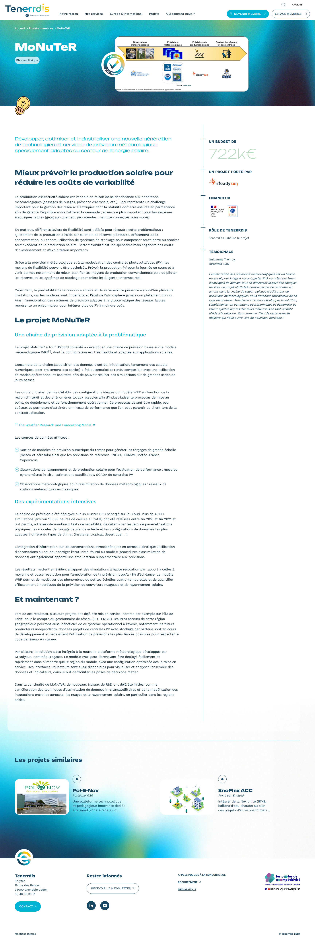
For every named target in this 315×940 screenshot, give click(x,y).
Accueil (20, 28)
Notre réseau (68, 13)
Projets (154, 13)
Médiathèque (187, 889)
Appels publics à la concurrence (202, 874)
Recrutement (187, 882)
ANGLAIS (297, 4)
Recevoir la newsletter (111, 888)
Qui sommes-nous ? (180, 13)
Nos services (94, 13)
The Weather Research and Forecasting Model (55, 425)
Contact (26, 906)
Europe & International (126, 13)
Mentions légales (25, 933)
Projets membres (41, 28)
